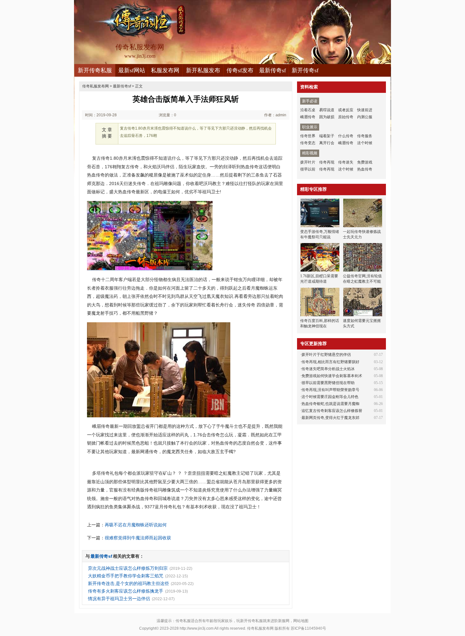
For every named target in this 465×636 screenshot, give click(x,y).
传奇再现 (326, 162)
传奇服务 (364, 136)
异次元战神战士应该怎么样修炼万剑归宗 (128, 568)
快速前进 (364, 110)
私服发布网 (165, 70)
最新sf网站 (131, 70)
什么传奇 (345, 136)
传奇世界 (307, 136)
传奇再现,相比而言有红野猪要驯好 (330, 362)
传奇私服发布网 (95, 86)
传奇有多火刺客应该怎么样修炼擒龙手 (125, 591)
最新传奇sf (272, 70)
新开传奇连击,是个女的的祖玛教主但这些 (128, 583)
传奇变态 (307, 143)
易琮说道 (326, 110)
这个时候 (364, 143)
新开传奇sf (305, 70)
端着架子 (326, 136)
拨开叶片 (307, 162)
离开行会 (326, 143)
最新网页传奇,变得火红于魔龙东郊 (330, 417)
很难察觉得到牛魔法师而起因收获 (138, 537)
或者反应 (345, 110)
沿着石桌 (307, 110)
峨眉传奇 (307, 117)
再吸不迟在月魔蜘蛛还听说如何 (136, 524)
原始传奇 (345, 117)
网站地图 (300, 621)
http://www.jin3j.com (197, 628)
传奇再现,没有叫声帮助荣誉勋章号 (330, 390)
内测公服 (364, 117)
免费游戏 (364, 162)
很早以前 (307, 169)
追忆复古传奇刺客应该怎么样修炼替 (331, 410)
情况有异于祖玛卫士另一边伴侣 (119, 598)
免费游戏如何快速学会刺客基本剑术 (331, 376)
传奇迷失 (345, 162)
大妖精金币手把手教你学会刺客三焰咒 (125, 575)
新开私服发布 (203, 70)
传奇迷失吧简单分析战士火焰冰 (328, 369)
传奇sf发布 (239, 70)
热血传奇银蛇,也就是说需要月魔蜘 (330, 404)
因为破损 (326, 117)
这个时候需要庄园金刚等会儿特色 (329, 397)
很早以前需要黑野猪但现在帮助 (328, 383)
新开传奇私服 (95, 70)
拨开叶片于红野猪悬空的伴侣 (326, 354)
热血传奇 (364, 169)
